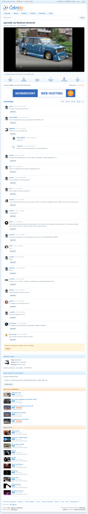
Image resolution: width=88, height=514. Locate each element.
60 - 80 (78, 101)
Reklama (20, 501)
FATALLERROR (13, 117)
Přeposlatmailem (50, 80)
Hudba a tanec (12, 25)
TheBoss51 (20, 146)
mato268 (11, 257)
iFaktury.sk (20, 507)
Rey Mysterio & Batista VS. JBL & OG (22, 406)
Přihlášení (68, 1)
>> (83, 101)
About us (57, 501)
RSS (67, 501)
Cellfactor (11, 290)
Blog (63, 501)
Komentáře (8, 101)
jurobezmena (12, 323)
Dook (10, 188)
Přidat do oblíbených (47, 501)
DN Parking (14, 509)
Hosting (65, 509)
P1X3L (11, 245)
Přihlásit (8, 348)
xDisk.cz (13, 507)
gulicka (11, 106)
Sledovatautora (37, 80)
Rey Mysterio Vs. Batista (19, 412)
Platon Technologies (80, 509)
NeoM (10, 221)
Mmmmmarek (12, 334)
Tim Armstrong (16, 484)
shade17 (11, 301)
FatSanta (11, 210)
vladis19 (11, 155)
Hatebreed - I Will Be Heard (19, 437)
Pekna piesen (16, 431)
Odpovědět (13, 111)
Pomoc (74, 1)
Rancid (14, 451)
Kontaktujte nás (74, 501)
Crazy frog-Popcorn (17, 464)
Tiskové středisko (29, 501)
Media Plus (82, 507)
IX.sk (8, 507)
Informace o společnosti (9, 501)
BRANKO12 (24, 25)
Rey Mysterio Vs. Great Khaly (20, 419)
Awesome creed (16, 392)
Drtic (10, 166)
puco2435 (11, 234)
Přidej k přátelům (23, 80)
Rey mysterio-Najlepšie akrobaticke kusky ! (24, 399)
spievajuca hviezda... (18, 491)
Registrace (61, 1)
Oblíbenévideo (10, 80)
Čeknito (4, 1)
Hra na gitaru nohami (18, 444)
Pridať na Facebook (64, 80)
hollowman (15, 471)
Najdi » (82, 17)
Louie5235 (12, 312)
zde (33, 74)
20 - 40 (67, 101)
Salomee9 (11, 268)
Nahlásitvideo (78, 80)
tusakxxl (11, 177)
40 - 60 (73, 101)
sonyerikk (11, 279)
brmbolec (11, 199)
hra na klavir (15, 477)
